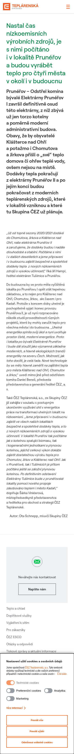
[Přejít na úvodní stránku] (20, 6)
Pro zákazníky (15, 630)
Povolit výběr (37, 731)
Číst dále (62, 674)
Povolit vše (37, 720)
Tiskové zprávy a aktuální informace (31, 651)
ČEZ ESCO (13, 637)
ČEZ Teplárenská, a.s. (36, 667)
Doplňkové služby (19, 616)
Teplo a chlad (15, 608)
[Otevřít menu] (68, 7)
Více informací (14, 708)
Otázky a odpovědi (19, 644)
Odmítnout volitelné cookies (37, 742)
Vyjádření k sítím (17, 623)
